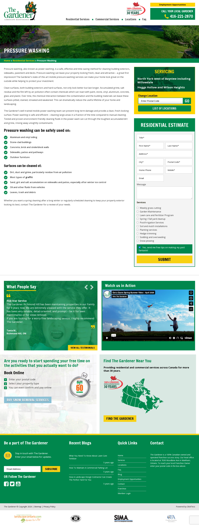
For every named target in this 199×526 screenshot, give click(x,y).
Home (7, 60)
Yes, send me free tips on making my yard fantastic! (162, 249)
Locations (130, 19)
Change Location (147, 96)
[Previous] (86, 287)
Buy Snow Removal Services (28, 400)
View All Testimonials (83, 347)
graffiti (29, 177)
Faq (144, 19)
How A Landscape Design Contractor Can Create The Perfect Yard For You (90, 478)
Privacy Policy (49, 506)
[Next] (92, 287)
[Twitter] (12, 484)
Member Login (124, 493)
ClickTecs (191, 506)
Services (121, 460)
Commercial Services (107, 19)
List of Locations (164, 108)
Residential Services (77, 19)
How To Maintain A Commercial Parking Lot (88, 467)
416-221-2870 (181, 16)
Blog (120, 474)
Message (141, 184)
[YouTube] (18, 484)
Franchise (122, 488)
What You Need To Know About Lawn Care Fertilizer (88, 457)
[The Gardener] (20, 3)
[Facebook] (6, 484)
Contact (121, 484)
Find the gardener (120, 418)
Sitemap (37, 506)
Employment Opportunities (172, 4)
